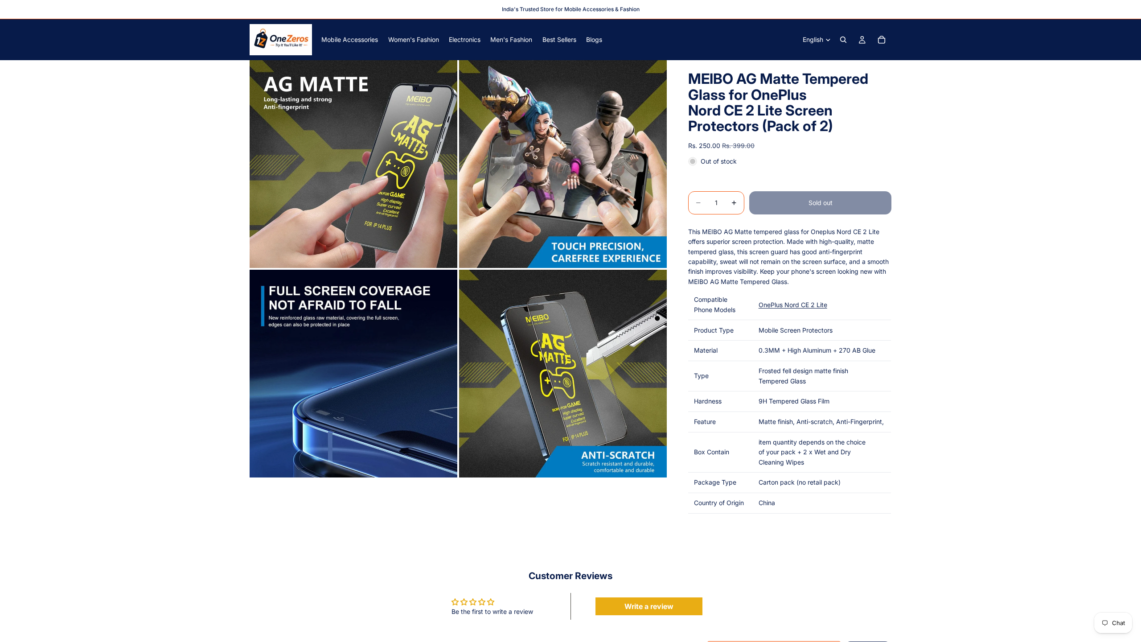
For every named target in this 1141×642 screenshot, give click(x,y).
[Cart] (881, 39)
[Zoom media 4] (563, 373)
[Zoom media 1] (353, 164)
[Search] (843, 39)
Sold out (821, 202)
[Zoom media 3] (353, 373)
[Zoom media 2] (563, 164)
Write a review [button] (648, 606)
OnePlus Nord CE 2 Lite (793, 305)
